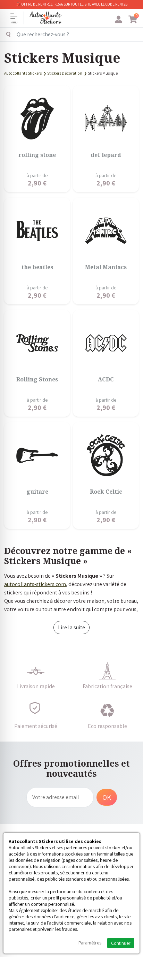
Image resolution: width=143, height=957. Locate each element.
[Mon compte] (118, 19)
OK (106, 797)
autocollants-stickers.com (35, 584)
